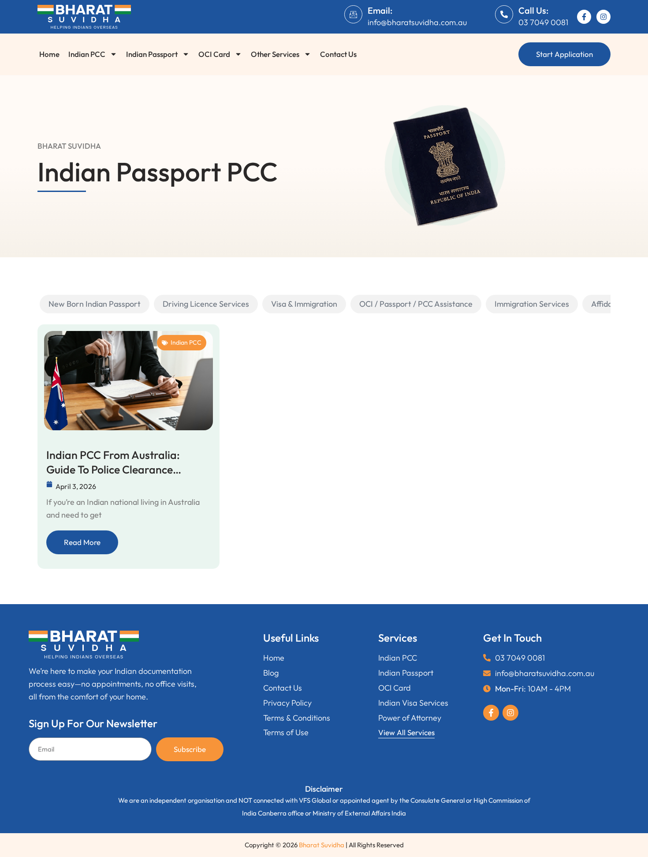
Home (49, 54)
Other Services (275, 54)
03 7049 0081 (543, 22)
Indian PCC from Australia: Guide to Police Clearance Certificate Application (113, 462)
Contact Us (338, 54)
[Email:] (353, 14)
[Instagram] (603, 17)
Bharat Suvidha (321, 845)
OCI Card (214, 54)
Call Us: (533, 10)
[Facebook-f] (584, 17)
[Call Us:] (504, 14)
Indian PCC (86, 54)
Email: (380, 10)
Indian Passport (152, 54)
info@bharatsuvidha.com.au (417, 22)
